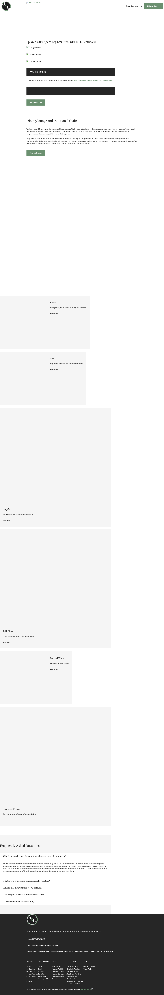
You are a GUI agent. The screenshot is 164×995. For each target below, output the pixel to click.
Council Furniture (72, 966)
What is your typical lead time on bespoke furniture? (26, 881)
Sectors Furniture (89, 6)
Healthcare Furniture (73, 979)
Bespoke (41, 971)
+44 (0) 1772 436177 (38, 939)
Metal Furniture (57, 979)
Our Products (64, 6)
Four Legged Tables (45, 979)
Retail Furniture (72, 976)
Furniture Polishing (58, 969)
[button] (134, 6)
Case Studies (102, 6)
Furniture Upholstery (58, 971)
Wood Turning (56, 966)
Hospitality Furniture (73, 969)
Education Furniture (73, 984)
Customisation (37, 90)
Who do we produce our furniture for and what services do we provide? (34, 856)
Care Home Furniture (74, 974)
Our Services (76, 6)
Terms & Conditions (89, 966)
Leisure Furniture (72, 971)
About (112, 6)
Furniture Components (59, 974)
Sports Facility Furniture (75, 981)
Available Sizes (37, 71)
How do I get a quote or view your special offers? (24, 894)
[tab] (70, 72)
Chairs (40, 966)
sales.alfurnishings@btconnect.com (45, 945)
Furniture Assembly (58, 976)
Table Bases (42, 976)
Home (55, 6)
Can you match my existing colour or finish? (22, 888)
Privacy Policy (87, 969)
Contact (119, 6)
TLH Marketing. (85, 989)
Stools (40, 969)
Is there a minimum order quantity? (19, 901)
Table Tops (41, 974)
